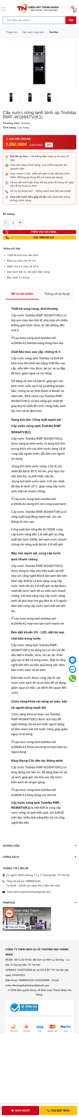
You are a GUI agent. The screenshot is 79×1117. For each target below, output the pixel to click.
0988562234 (33, 881)
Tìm (70, 20)
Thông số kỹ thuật (57, 293)
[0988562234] (73, 678)
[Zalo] (72, 669)
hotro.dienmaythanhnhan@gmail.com (29, 891)
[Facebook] (72, 660)
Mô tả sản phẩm (22, 293)
